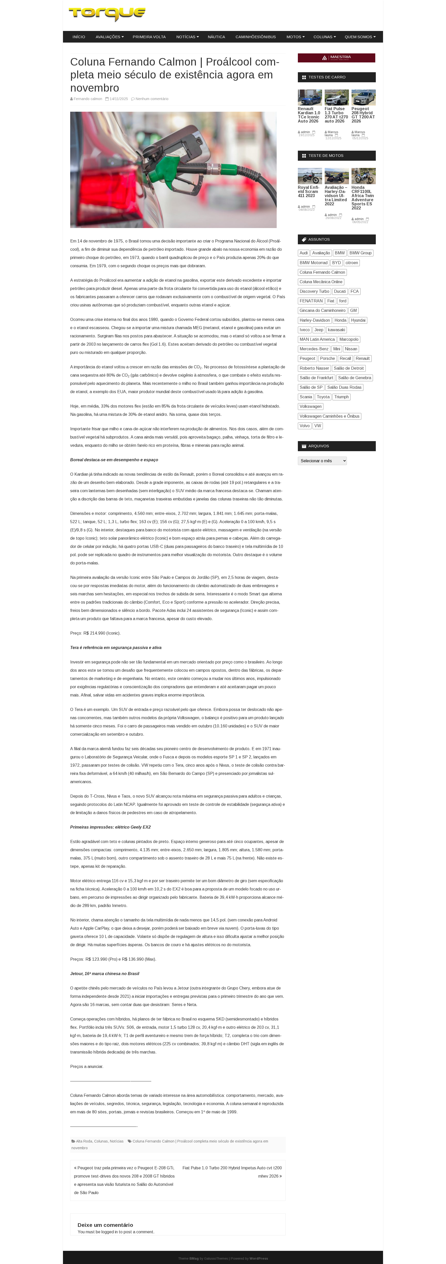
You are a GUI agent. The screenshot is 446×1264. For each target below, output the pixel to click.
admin (305, 132)
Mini (336, 349)
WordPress (259, 1258)
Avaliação (321, 253)
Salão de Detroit (349, 368)
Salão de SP (311, 387)
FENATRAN (311, 301)
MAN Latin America (317, 339)
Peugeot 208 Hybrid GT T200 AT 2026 (363, 115)
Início (79, 37)
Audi (304, 253)
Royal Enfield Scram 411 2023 (309, 191)
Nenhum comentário (152, 99)
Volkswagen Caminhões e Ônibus (330, 416)
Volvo (305, 426)
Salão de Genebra (354, 378)
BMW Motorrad (314, 263)
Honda (340, 320)
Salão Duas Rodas (344, 387)
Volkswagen (311, 406)
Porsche (327, 358)
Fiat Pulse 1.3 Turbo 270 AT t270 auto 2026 (336, 115)
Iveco (305, 330)
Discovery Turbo (314, 291)
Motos (293, 37)
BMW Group (360, 253)
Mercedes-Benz (314, 349)
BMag (194, 1258)
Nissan (351, 349)
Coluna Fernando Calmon (322, 272)
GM (353, 310)
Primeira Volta (149, 37)
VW (317, 426)
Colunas (323, 37)
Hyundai (358, 320)
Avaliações (108, 37)
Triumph (341, 397)
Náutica (216, 37)
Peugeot (307, 358)
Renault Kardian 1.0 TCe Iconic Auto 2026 (309, 115)
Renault (363, 358)
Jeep (318, 330)
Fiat (330, 301)
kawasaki (336, 330)
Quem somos (358, 37)
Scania (306, 397)
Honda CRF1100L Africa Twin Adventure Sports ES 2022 (363, 197)
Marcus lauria (331, 133)
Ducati (340, 291)
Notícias (185, 37)
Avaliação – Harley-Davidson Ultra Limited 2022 (336, 195)
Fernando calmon (88, 99)
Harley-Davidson (315, 320)
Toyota (323, 397)
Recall (345, 358)
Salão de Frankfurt (316, 378)
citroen (352, 263)
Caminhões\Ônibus (256, 37)
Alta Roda (84, 1141)
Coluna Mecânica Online (321, 282)
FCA (355, 291)
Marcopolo (349, 339)
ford (342, 301)
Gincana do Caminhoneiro (323, 310)
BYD (336, 263)
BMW (340, 253)
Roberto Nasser (314, 368)
